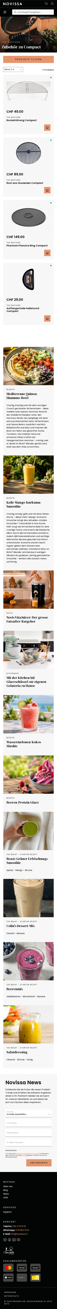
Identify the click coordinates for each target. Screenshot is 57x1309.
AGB (24, 1155)
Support (7, 1211)
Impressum (10, 1292)
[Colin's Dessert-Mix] (28, 898)
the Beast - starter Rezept (21, 854)
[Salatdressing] (28, 1024)
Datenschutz (11, 1296)
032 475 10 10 (19, 1226)
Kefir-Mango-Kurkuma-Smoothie (23, 504)
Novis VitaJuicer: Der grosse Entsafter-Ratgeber (27, 619)
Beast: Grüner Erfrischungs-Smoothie (27, 861)
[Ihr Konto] (51, 4)
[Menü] (5, 12)
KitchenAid (12, 673)
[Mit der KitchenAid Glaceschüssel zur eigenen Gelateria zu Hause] (28, 650)
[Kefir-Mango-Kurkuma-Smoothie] (28, 474)
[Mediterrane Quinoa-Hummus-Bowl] (28, 366)
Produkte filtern (28, 59)
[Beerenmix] (28, 961)
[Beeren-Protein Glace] (28, 774)
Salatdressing (16, 1052)
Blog (5, 1190)
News (6, 1193)
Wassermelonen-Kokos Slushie (23, 744)
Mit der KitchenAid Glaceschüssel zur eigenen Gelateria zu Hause (26, 682)
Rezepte (10, 389)
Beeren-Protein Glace (22, 802)
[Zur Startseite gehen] (12, 3)
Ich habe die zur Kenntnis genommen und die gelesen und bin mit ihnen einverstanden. (27, 1155)
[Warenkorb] (46, 4)
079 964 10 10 (22, 1230)
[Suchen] (15, 12)
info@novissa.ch (19, 1234)
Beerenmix (14, 989)
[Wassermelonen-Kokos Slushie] (28, 714)
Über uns (7, 1186)
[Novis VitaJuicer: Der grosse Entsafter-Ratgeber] (28, 589)
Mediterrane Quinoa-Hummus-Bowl (22, 396)
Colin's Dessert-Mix (20, 926)
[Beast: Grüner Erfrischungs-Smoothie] (28, 831)
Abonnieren (39, 1162)
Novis (9, 613)
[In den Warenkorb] (47, 127)
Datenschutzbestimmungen (27, 1153)
